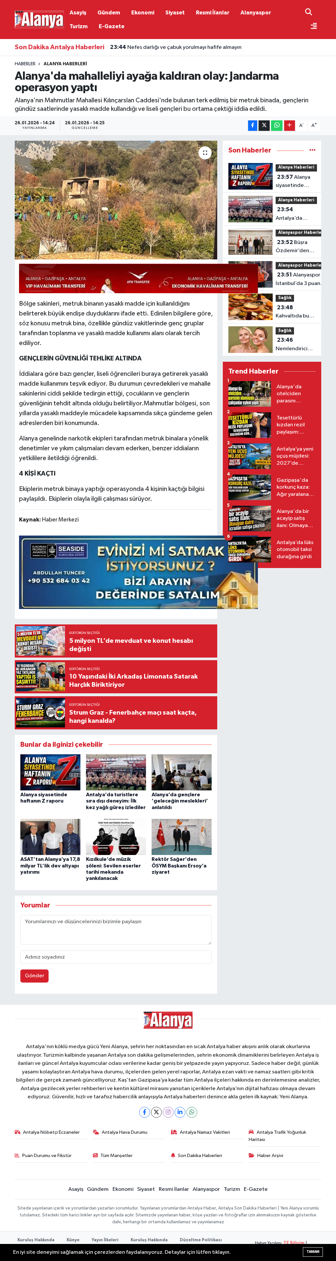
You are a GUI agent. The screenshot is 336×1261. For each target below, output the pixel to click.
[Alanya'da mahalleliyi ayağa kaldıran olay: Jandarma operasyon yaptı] (116, 200)
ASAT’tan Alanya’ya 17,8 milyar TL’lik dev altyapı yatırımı (50, 865)
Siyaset (175, 12)
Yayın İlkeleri (105, 1240)
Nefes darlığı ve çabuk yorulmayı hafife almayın (176, 47)
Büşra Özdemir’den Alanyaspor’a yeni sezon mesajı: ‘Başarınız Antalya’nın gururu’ (299, 247)
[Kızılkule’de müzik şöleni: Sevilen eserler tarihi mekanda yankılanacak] (116, 837)
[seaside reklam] (138, 572)
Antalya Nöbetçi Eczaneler (51, 1132)
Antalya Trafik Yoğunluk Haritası (277, 1136)
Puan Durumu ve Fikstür (47, 1155)
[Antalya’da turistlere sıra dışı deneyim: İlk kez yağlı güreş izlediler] (116, 772)
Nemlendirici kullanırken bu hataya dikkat (292, 345)
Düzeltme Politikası (201, 1240)
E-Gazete (111, 26)
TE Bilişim (294, 1243)
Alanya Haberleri (65, 64)
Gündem (108, 12)
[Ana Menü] (311, 27)
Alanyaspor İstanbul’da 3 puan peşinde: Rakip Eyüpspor (298, 280)
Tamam (312, 1251)
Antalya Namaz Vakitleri (205, 1132)
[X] (156, 1112)
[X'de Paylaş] (264, 125)
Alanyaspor (256, 12)
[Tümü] (312, 150)
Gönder (34, 976)
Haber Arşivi (270, 1155)
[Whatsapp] (191, 1112)
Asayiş (78, 12)
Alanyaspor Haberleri (301, 233)
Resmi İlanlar (212, 12)
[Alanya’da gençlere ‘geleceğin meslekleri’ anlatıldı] (182, 772)
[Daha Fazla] (289, 125)
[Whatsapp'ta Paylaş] (277, 125)
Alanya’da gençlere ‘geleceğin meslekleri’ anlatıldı (180, 801)
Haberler (25, 64)
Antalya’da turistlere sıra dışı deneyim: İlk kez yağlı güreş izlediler (116, 801)
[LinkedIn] (180, 1112)
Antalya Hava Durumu (124, 1132)
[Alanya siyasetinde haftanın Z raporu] (50, 772)
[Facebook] (144, 1112)
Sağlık (284, 298)
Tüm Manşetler (116, 1155)
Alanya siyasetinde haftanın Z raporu (293, 182)
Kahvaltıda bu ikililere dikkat (293, 312)
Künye (73, 1240)
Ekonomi (142, 12)
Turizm (79, 26)
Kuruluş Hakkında (35, 1240)
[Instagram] (168, 1112)
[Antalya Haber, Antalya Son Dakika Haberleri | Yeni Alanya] (39, 19)
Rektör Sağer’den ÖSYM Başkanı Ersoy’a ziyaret (179, 865)
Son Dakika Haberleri (200, 1155)
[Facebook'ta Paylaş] (252, 125)
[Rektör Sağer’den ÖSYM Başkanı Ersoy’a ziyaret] (182, 837)
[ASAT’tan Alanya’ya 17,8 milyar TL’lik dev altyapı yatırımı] (50, 837)
